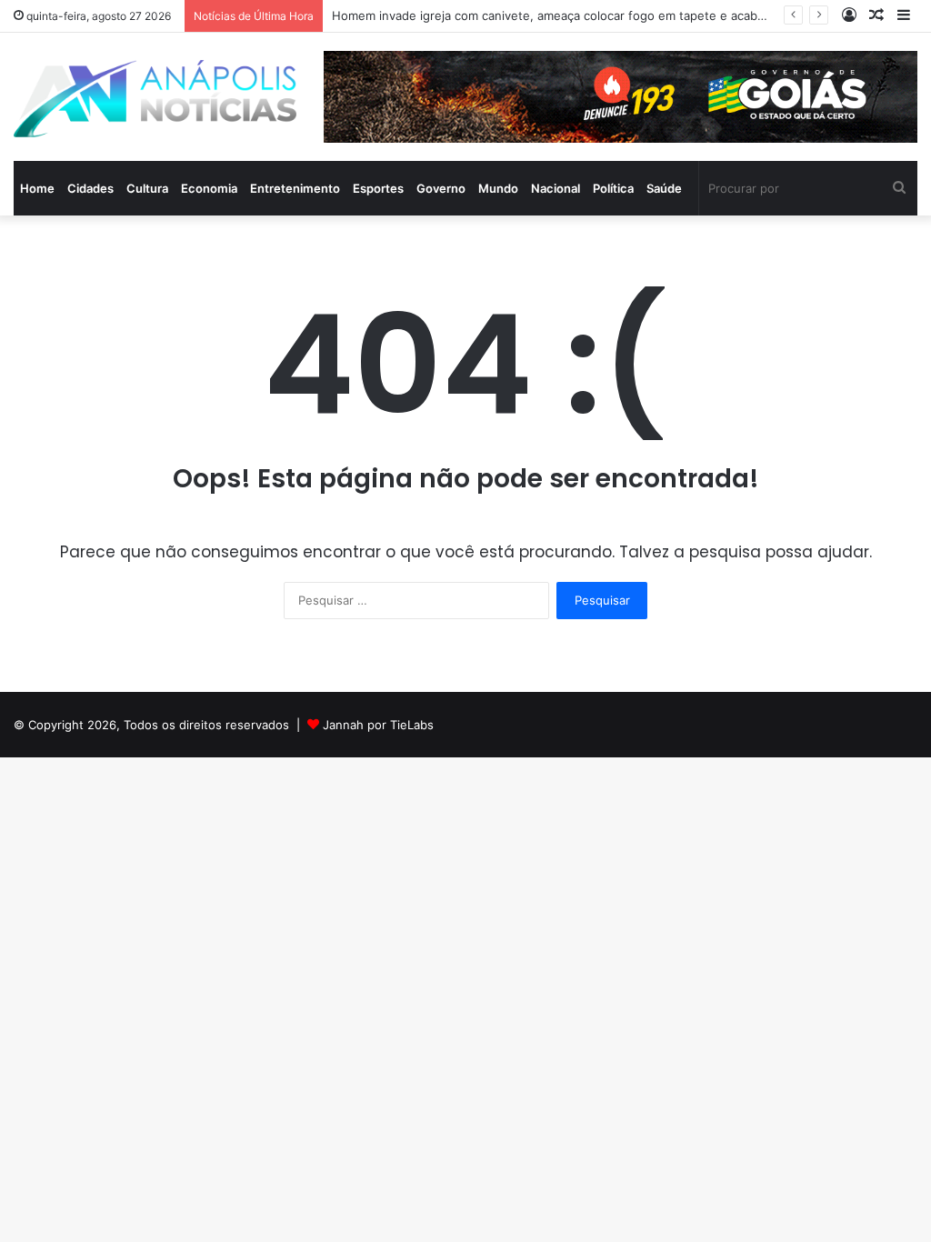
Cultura (147, 188)
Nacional (555, 188)
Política (613, 188)
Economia (209, 188)
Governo (441, 188)
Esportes (378, 188)
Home (37, 188)
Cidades (90, 188)
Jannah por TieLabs (378, 724)
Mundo (498, 188)
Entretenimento (295, 188)
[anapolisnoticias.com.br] (155, 98)
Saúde (664, 188)
